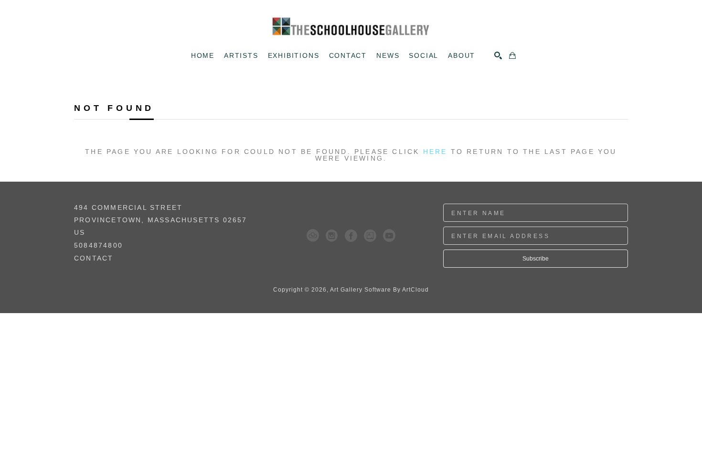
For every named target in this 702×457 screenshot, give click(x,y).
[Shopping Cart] (512, 55)
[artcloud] (313, 235)
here (435, 151)
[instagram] (332, 235)
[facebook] (351, 235)
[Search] (498, 55)
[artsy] (370, 235)
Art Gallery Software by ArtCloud (379, 289)
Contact (93, 258)
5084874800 (98, 245)
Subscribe (535, 258)
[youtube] (389, 235)
